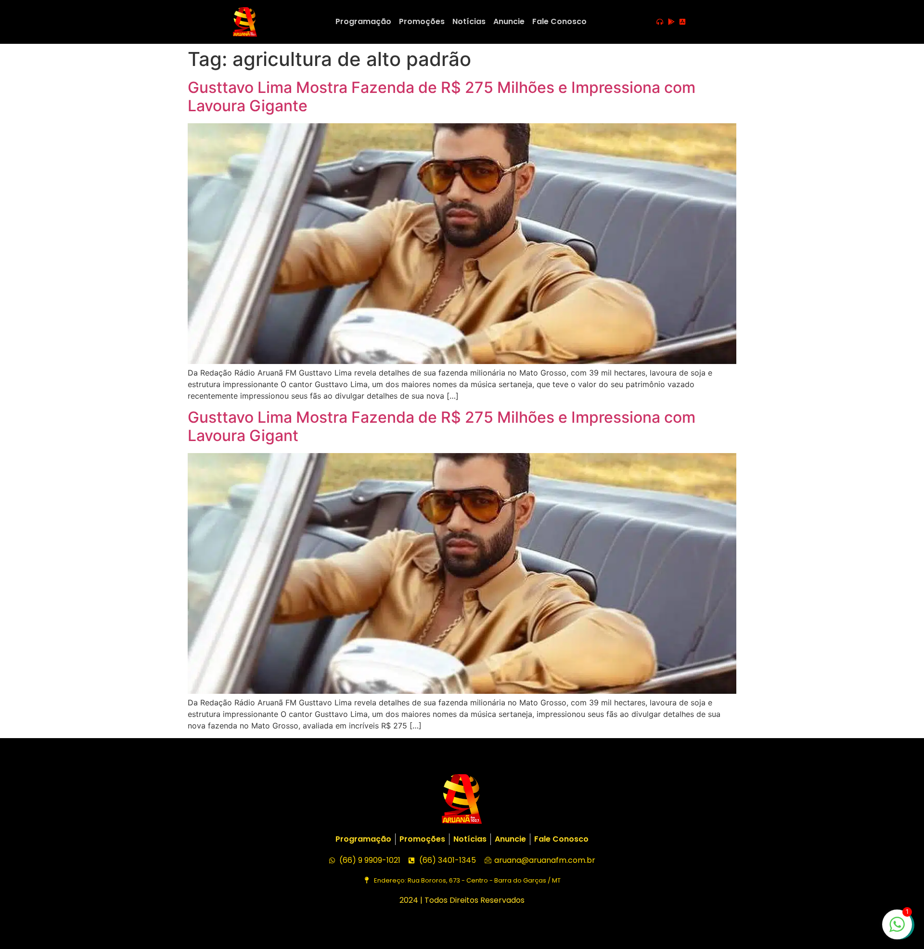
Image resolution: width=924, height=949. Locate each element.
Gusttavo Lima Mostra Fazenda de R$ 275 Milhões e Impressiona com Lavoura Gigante (441, 96)
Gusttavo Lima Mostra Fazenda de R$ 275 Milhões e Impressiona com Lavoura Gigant (441, 426)
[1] (897, 929)
